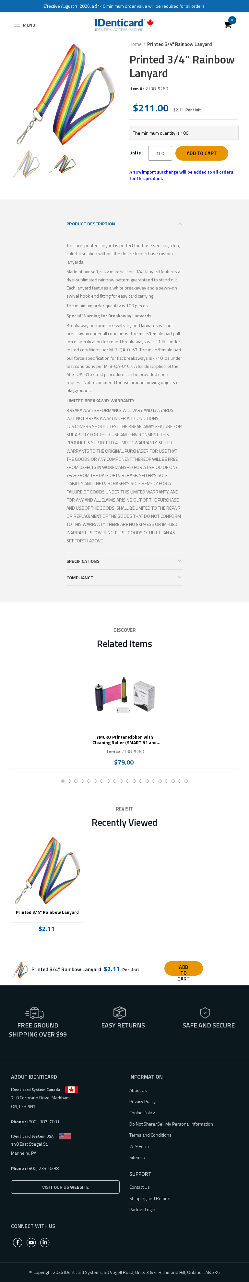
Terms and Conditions (150, 1134)
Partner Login (142, 1209)
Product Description (90, 223)
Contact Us (139, 1187)
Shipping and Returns (150, 1198)
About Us (138, 1090)
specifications (83, 561)
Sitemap (137, 1157)
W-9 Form (139, 1146)
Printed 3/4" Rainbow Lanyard (47, 912)
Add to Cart (202, 153)
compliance (79, 577)
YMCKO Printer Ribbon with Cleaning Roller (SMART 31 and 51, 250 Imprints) (124, 739)
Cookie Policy (142, 1112)
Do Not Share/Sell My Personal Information (171, 1123)
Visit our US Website (65, 1187)
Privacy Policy (142, 1101)
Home (135, 44)
